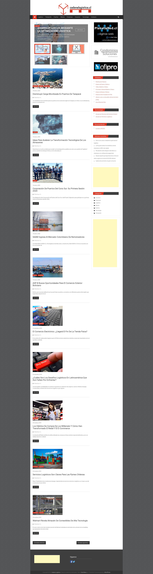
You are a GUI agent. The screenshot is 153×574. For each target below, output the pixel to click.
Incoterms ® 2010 (100, 128)
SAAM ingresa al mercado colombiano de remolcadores (58, 237)
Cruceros (77, 17)
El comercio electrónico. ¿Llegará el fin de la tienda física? (60, 331)
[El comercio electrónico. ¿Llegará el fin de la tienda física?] (48, 315)
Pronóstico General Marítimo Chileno (105, 89)
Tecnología (85, 17)
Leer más (79, 27)
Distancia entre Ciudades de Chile (104, 94)
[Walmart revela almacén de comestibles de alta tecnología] (48, 505)
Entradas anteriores (40, 542)
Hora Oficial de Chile (101, 102)
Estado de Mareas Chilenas (102, 92)
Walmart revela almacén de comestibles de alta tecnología (60, 520)
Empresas (70, 17)
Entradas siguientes (83, 542)
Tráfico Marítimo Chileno (102, 87)
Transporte (48, 17)
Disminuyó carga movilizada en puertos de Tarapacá (57, 94)
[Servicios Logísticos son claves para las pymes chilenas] (48, 458)
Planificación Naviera (101, 82)
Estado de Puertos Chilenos (102, 84)
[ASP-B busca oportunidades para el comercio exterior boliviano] (48, 267)
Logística (40, 17)
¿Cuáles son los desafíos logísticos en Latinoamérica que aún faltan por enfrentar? (60, 378)
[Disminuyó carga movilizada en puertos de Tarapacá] (48, 78)
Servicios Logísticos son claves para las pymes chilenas (59, 474)
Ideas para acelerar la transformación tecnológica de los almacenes (59, 141)
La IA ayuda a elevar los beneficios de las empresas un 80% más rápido (55, 28)
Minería (63, 17)
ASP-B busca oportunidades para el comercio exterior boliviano (57, 284)
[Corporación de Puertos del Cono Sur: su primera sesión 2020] (48, 172)
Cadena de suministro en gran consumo (106, 161)
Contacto (93, 17)
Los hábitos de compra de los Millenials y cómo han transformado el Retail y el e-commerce (57, 427)
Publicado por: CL (37, 97)
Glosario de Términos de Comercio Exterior (106, 114)
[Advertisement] (106, 177)
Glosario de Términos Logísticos (104, 116)
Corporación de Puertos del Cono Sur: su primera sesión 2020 (58, 189)
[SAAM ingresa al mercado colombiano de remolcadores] (48, 221)
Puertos (56, 17)
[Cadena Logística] (35, 17)
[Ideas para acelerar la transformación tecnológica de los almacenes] (48, 124)
